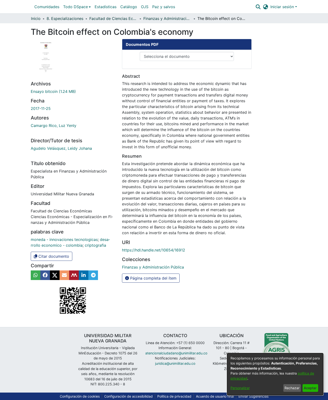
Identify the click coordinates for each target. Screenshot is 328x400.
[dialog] (275, 374)
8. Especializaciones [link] (65, 18)
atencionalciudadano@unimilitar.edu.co (176, 353)
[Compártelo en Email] (64, 275)
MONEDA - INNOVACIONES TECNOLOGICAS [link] (64, 239)
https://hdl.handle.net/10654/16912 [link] (153, 250)
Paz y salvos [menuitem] (163, 6)
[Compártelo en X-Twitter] (55, 275)
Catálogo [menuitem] (128, 6)
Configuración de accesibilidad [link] (128, 396)
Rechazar (292, 388)
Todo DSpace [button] (75, 6)
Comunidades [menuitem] (46, 6)
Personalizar (240, 388)
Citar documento (53, 256)
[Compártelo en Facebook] (45, 275)
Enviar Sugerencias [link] (253, 396)
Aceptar (310, 388)
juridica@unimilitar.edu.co (175, 363)
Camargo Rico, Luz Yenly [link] (53, 125)
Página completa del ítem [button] (152, 278)
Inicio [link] (36, 18)
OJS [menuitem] (144, 6)
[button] (258, 7)
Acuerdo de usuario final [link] (215, 396)
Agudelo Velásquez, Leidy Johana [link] (61, 148)
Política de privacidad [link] (174, 396)
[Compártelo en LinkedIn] (83, 275)
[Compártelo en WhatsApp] (35, 275)
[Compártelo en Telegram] (93, 275)
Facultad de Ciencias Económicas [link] (113, 18)
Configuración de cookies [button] (80, 396)
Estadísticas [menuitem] (105, 6)
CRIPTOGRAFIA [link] (95, 245)
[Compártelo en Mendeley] (74, 275)
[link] (53, 91)
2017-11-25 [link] (41, 108)
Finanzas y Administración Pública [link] (167, 18)
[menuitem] (77, 7)
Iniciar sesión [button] (282, 6)
